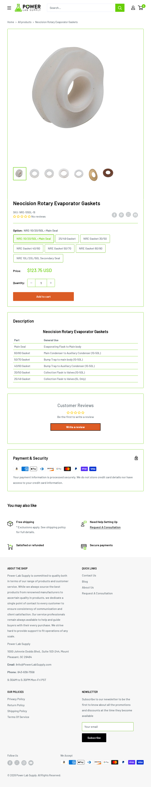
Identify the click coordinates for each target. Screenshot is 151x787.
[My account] (133, 8)
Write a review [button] (75, 427)
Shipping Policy (17, 711)
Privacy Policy (16, 699)
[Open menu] (9, 7)
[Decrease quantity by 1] (31, 283)
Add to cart (43, 296)
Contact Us (89, 575)
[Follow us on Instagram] (24, 762)
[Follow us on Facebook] (10, 762)
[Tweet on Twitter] (128, 215)
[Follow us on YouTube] (31, 762)
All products (24, 22)
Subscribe (94, 737)
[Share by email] (135, 215)
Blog (85, 581)
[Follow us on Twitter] (17, 763)
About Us (88, 587)
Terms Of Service (18, 717)
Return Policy (16, 705)
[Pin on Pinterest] (121, 215)
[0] (140, 8)
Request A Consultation (105, 527)
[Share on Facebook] (114, 215)
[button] (22, 216)
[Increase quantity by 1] (51, 283)
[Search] (119, 8)
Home (10, 22)
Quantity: (19, 283)
